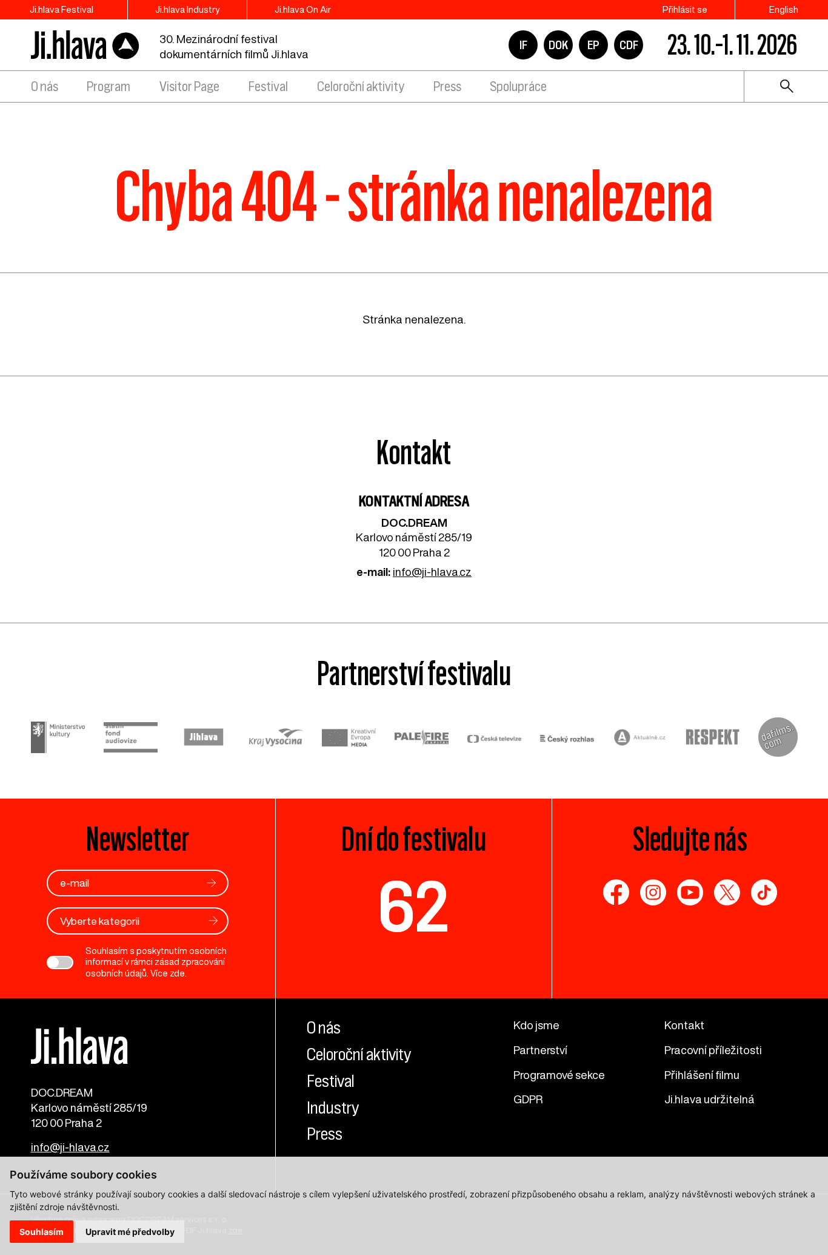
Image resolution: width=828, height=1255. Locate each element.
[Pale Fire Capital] (422, 738)
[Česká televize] (494, 738)
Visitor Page (189, 86)
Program (108, 86)
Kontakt (684, 1025)
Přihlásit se (685, 9)
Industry (333, 1107)
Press (447, 86)
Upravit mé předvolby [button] (130, 1231)
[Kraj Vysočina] (276, 738)
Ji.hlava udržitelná (709, 1099)
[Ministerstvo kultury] (58, 739)
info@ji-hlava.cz (432, 571)
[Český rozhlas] (567, 738)
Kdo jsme (536, 1025)
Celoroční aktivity (360, 86)
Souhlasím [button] (41, 1231)
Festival (268, 86)
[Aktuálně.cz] (640, 738)
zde (177, 973)
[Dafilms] (778, 738)
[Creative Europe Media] (349, 739)
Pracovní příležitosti (713, 1049)
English (783, 9)
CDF (628, 45)
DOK (558, 45)
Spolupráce (518, 86)
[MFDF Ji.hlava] (85, 45)
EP (593, 45)
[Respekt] (713, 739)
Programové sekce (559, 1074)
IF (523, 45)
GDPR (528, 1099)
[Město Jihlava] (203, 738)
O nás (44, 86)
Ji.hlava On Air (303, 9)
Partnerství (540, 1049)
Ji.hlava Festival (61, 9)
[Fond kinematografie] (131, 739)
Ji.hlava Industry (187, 9)
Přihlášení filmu (702, 1074)
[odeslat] (211, 882)
